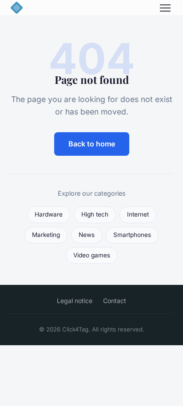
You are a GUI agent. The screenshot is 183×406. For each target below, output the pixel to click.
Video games (91, 255)
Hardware (49, 214)
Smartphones (132, 234)
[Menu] (165, 8)
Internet (138, 214)
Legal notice (74, 300)
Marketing (46, 234)
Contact (114, 300)
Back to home (91, 143)
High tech (94, 214)
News (87, 234)
